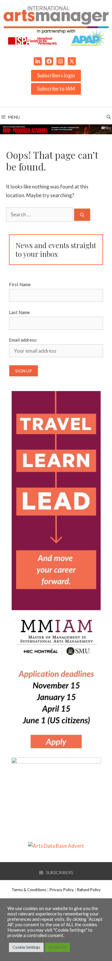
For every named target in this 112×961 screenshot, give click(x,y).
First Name (20, 284)
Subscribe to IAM (56, 88)
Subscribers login (56, 75)
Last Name (19, 312)
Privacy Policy (62, 889)
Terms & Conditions (29, 889)
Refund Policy (89, 889)
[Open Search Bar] (108, 117)
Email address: (23, 340)
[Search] (82, 214)
